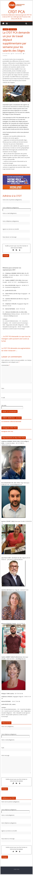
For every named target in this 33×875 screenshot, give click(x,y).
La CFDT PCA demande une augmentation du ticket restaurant (15, 349)
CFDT (13, 53)
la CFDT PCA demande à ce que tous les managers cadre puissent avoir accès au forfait (15, 338)
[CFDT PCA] (16, 2)
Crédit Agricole (12, 29)
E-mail (3, 397)
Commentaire (5, 365)
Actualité (5, 29)
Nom (2, 388)
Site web (3, 405)
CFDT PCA (16, 11)
